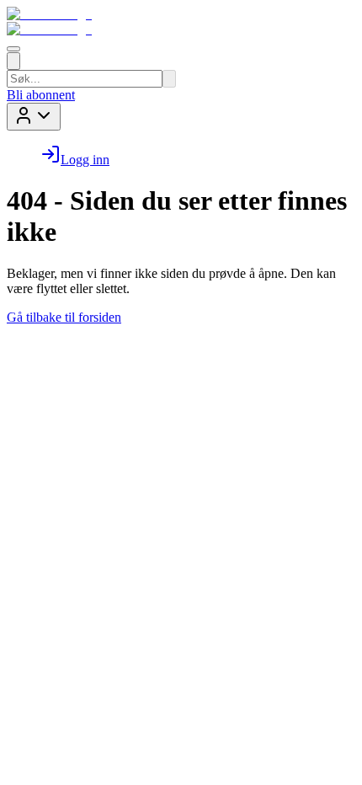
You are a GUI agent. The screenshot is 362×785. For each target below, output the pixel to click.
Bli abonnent (41, 95)
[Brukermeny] (34, 117)
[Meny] (13, 48)
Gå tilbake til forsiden (64, 317)
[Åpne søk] (13, 61)
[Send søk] (169, 79)
